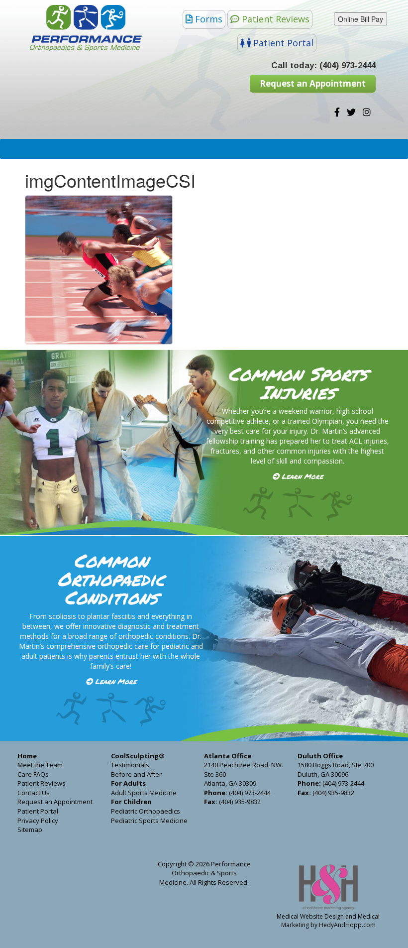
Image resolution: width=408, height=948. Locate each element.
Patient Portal (283, 43)
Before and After (136, 774)
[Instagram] (366, 113)
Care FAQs (33, 774)
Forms (208, 19)
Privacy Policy (37, 820)
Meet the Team (40, 764)
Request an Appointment (313, 83)
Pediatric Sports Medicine (149, 820)
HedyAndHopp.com (347, 925)
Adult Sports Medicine (144, 792)
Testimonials (130, 764)
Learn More (302, 476)
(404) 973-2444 (347, 65)
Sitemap (29, 829)
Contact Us (33, 792)
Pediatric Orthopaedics (145, 811)
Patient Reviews (275, 19)
